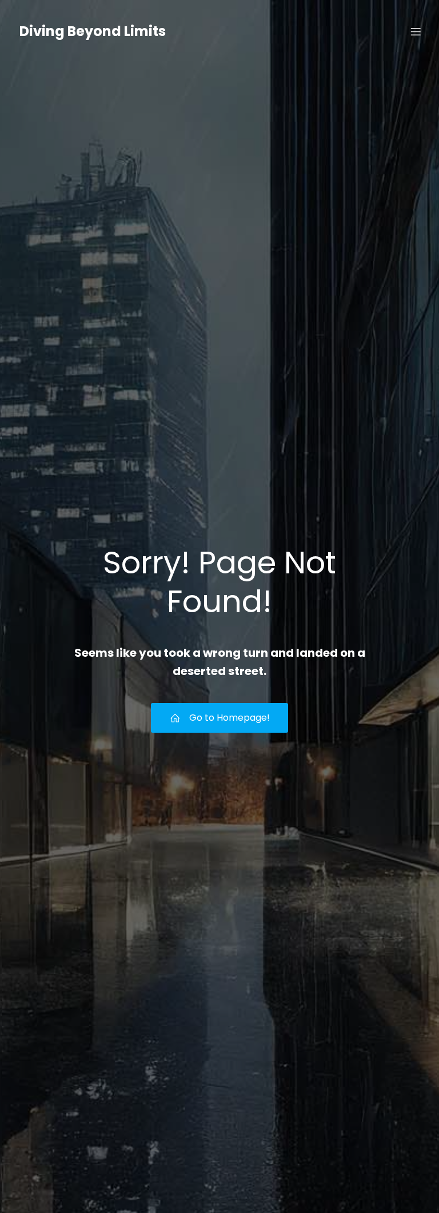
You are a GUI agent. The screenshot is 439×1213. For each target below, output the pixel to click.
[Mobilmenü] (415, 31)
